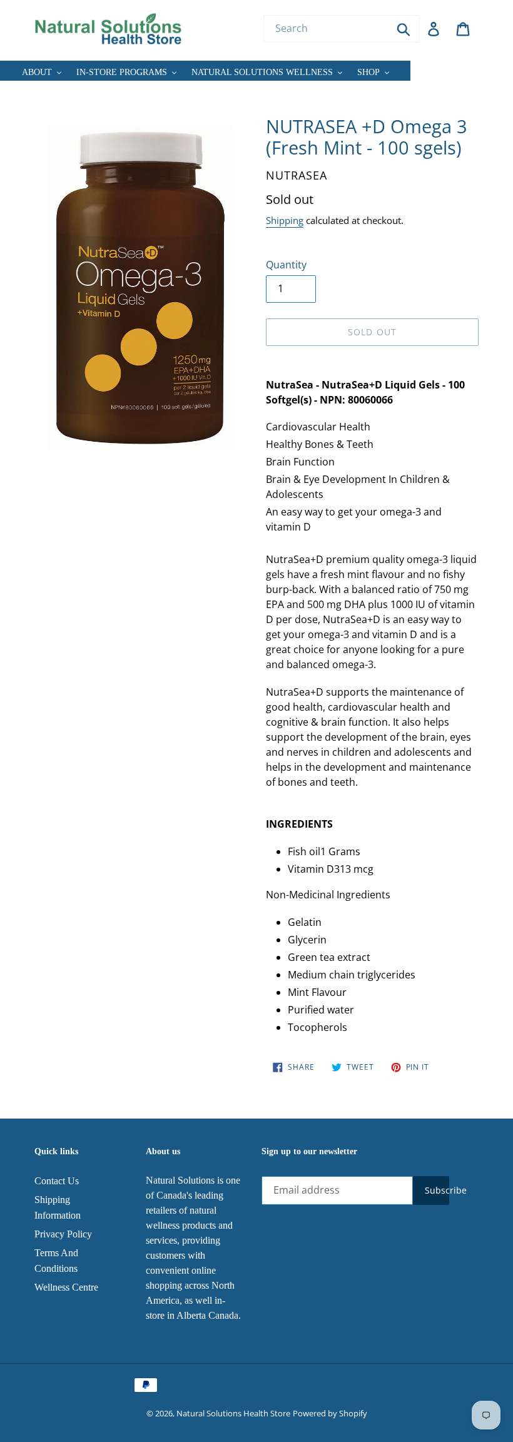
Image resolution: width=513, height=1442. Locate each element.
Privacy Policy (63, 1234)
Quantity (286, 265)
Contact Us (56, 1180)
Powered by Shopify (330, 1413)
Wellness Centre (66, 1287)
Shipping (284, 220)
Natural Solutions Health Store (233, 1413)
